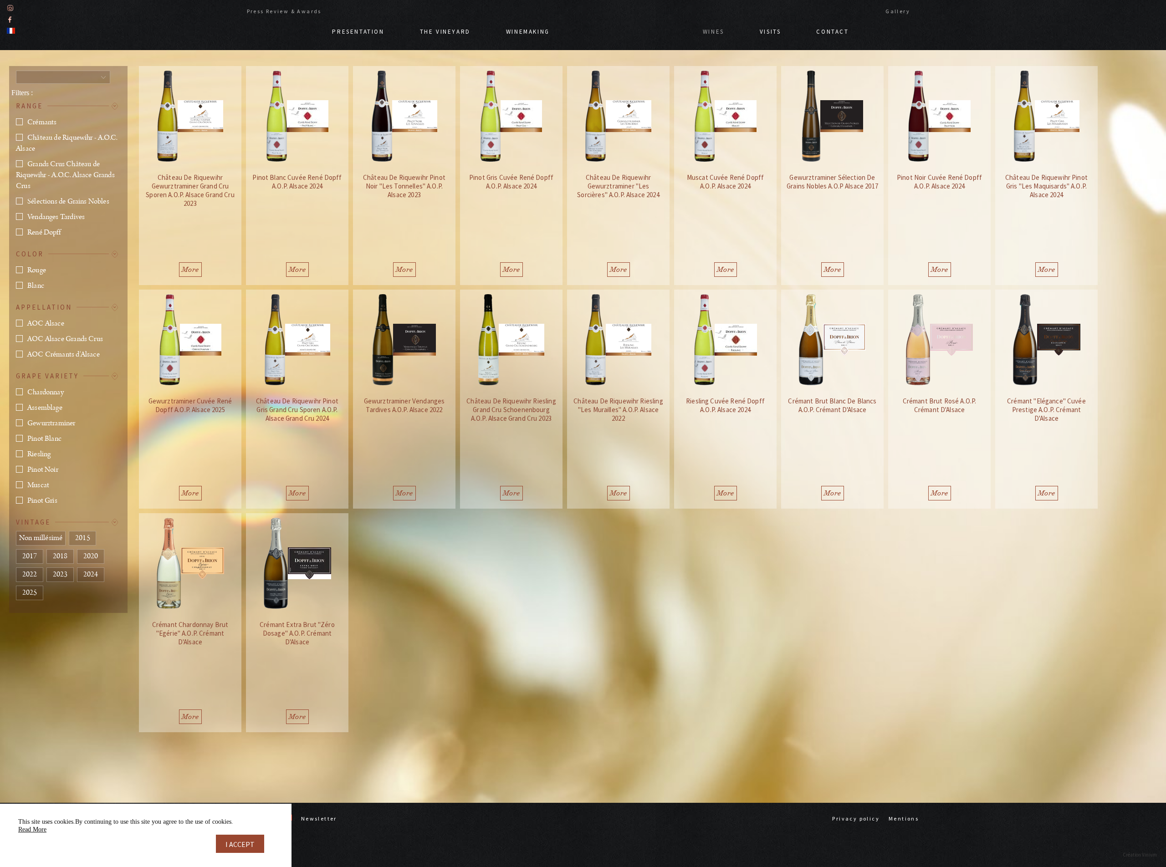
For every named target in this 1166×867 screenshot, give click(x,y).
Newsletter (319, 818)
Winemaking (528, 32)
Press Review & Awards (284, 11)
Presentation (358, 32)
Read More (32, 829)
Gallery (897, 11)
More (190, 269)
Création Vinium (1140, 855)
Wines (713, 32)
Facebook (9, 19)
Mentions (904, 818)
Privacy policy (856, 818)
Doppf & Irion (626, 27)
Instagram (10, 8)
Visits (770, 32)
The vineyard (445, 32)
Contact (832, 32)
